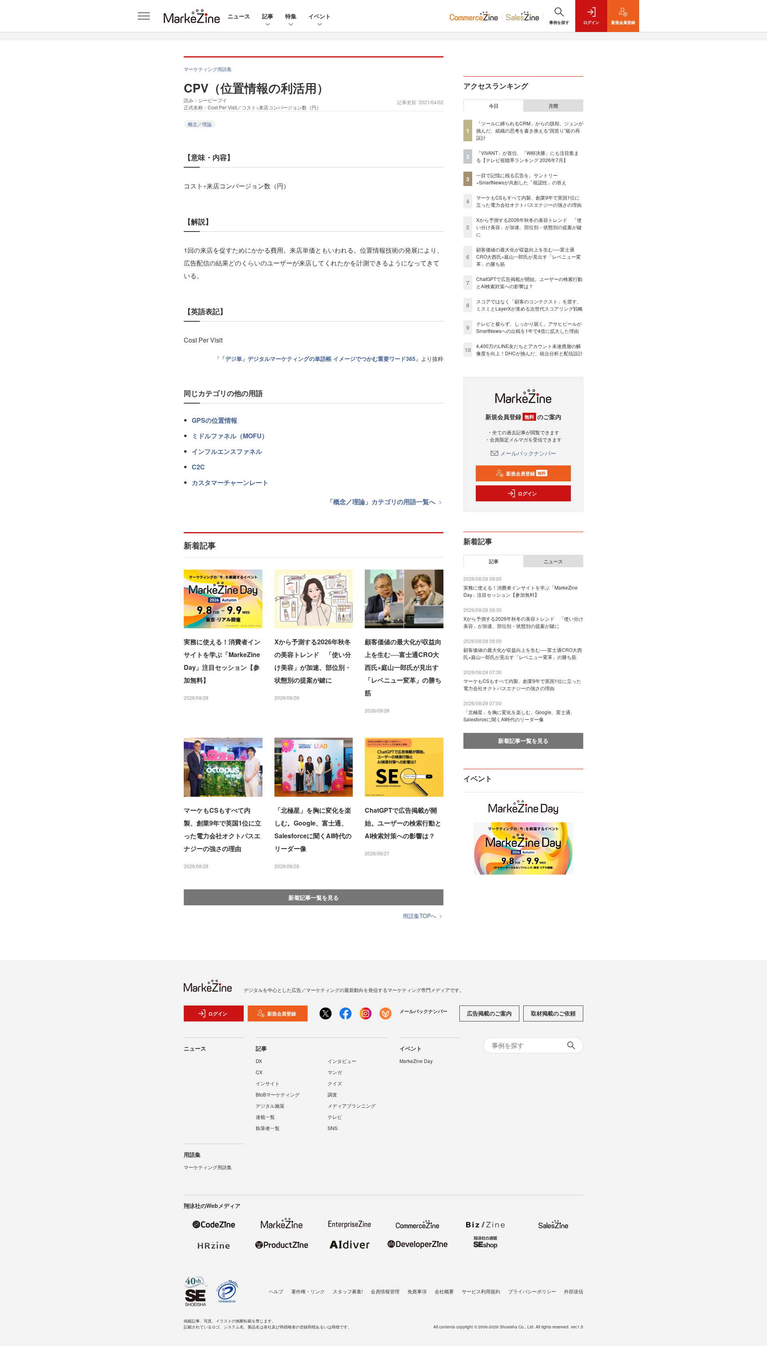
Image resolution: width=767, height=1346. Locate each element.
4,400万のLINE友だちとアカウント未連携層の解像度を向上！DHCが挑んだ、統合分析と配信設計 (529, 349)
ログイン (527, 493)
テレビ (335, 1116)
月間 (553, 105)
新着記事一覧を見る (313, 897)
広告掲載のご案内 (489, 1013)
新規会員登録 (526, 473)
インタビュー (342, 1060)
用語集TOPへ (420, 916)
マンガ (335, 1072)
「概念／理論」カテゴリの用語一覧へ (382, 501)
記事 (267, 16)
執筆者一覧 (268, 1127)
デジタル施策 (270, 1105)
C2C (198, 466)
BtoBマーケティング (278, 1094)
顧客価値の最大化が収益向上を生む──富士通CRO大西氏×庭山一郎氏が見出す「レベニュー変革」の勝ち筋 (403, 667)
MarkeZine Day (416, 1060)
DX (259, 1060)
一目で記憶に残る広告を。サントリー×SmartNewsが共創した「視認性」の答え (521, 179)
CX (259, 1072)
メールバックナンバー (528, 453)
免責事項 (417, 1291)
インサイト (268, 1083)
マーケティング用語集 (208, 68)
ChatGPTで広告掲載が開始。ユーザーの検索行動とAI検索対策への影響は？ (403, 823)
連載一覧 (265, 1116)
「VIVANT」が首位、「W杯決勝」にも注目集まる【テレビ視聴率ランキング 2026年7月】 (527, 156)
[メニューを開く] (144, 16)
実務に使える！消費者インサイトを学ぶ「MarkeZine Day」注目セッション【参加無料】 (222, 661)
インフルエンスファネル (227, 451)
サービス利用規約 (481, 1291)
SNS (333, 1127)
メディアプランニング (352, 1105)
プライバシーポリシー (532, 1291)
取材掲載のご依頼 (553, 1013)
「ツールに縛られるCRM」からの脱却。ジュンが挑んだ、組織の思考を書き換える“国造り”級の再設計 (529, 130)
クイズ (335, 1083)
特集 (290, 16)
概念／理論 (200, 124)
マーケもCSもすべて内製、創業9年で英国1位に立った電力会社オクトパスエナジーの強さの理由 (222, 829)
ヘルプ (276, 1291)
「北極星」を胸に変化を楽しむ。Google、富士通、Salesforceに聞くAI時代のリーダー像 (313, 829)
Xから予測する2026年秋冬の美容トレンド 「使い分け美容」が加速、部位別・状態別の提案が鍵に (312, 661)
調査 (332, 1094)
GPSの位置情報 (214, 420)
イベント (319, 16)
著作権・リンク (308, 1291)
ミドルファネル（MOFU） (230, 435)
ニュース (239, 16)
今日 (494, 105)
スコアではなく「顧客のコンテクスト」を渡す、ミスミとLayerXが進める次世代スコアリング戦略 (529, 305)
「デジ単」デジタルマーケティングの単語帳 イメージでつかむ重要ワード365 (317, 358)
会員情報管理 (385, 1291)
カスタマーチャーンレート (230, 482)
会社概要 (444, 1291)
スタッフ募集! (348, 1291)
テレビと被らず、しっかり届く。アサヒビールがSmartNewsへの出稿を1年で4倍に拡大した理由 (529, 327)
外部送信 (573, 1291)
